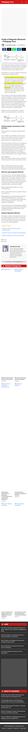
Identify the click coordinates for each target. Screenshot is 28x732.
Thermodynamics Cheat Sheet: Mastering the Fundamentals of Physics (20, 613)
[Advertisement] (14, 22)
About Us (4, 728)
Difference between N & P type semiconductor (13, 235)
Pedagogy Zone (7, 2)
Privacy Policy (23, 728)
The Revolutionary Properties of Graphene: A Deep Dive (21, 494)
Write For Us (16, 728)
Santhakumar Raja (11, 45)
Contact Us (9, 728)
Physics (5, 239)
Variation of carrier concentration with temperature (14, 232)
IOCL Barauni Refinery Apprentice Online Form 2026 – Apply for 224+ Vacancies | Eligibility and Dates (13, 629)
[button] (22, 2)
